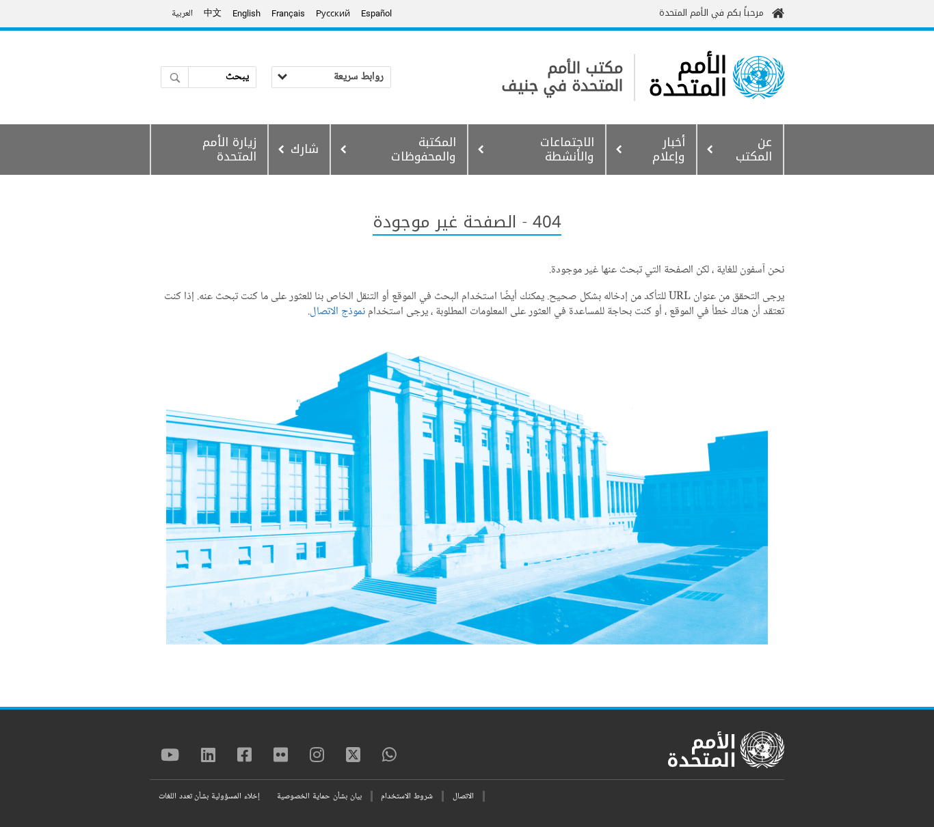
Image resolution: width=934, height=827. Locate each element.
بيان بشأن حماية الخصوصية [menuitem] (319, 796)
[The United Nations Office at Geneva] (758, 77)
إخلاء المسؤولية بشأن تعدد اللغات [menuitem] (209, 796)
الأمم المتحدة (688, 77)
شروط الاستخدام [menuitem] (407, 796)
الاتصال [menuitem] (463, 796)
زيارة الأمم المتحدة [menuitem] (229, 149)
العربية (182, 13)
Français (288, 13)
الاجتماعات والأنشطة (567, 149)
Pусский (333, 13)
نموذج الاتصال (337, 312)
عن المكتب (754, 149)
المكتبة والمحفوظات (423, 149)
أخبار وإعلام (668, 149)
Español (376, 13)
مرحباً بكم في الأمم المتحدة (711, 12)
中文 (213, 13)
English (246, 13)
